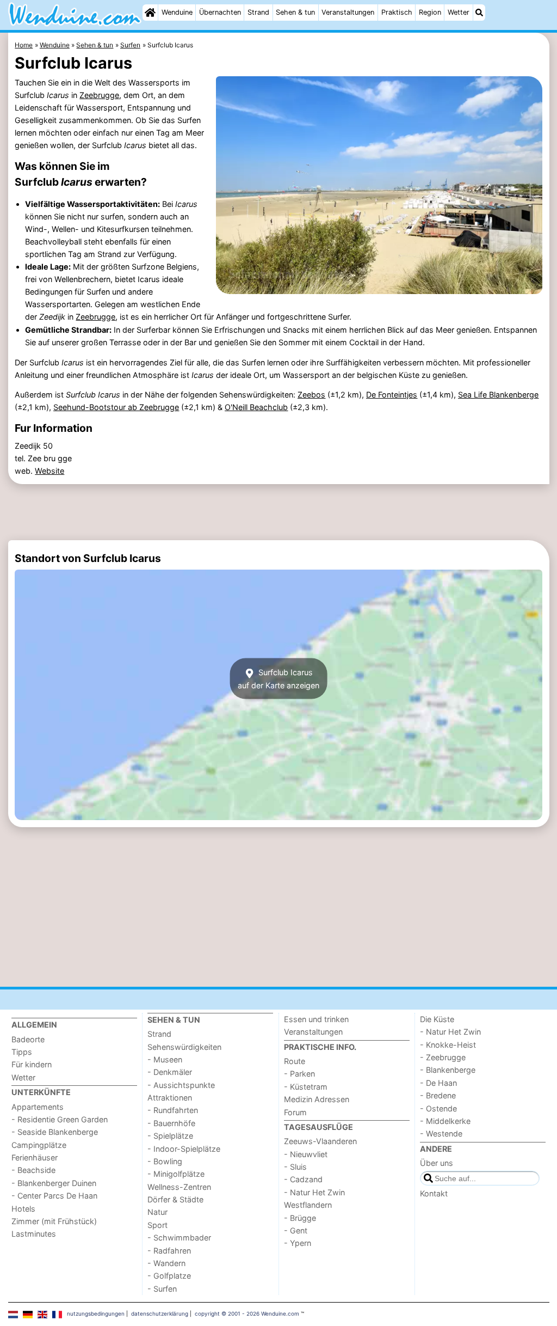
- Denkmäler (169, 1072)
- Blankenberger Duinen (53, 1183)
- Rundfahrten (172, 1110)
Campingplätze (38, 1145)
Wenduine (177, 12)
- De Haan (438, 1082)
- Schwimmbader (179, 1237)
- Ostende (438, 1108)
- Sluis (295, 1166)
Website (49, 470)
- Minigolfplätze (176, 1173)
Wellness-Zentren (179, 1186)
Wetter (458, 12)
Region (430, 12)
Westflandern (308, 1204)
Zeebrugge (99, 95)
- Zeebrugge (443, 1057)
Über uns (436, 1163)
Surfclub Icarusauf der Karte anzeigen (278, 678)
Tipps (21, 1051)
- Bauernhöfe (171, 1123)
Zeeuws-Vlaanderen (320, 1141)
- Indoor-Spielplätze (183, 1148)
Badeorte (28, 1039)
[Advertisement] (278, 511)
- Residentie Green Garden (59, 1119)
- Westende (441, 1133)
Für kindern (31, 1064)
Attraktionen (169, 1097)
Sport (157, 1225)
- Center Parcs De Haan (54, 1195)
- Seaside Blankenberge (54, 1131)
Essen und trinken (316, 1019)
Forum (295, 1112)
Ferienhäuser (34, 1157)
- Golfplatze (169, 1275)
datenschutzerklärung (159, 1313)
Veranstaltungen (347, 12)
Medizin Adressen (316, 1099)
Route (294, 1061)
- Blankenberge (447, 1069)
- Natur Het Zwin (314, 1192)
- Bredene (438, 1095)
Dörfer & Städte (175, 1199)
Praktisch (396, 12)
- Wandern (166, 1263)
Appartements (37, 1106)
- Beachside (33, 1170)
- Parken (299, 1073)
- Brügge (300, 1218)
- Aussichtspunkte (181, 1085)
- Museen (164, 1059)
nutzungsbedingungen (96, 1313)
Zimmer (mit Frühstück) (54, 1221)
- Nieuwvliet (305, 1154)
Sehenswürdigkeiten (184, 1047)
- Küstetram (305, 1086)
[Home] (150, 12)
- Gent (295, 1230)
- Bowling (164, 1161)
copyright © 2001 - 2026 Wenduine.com (247, 1313)
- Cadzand (303, 1179)
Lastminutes (33, 1233)
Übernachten (220, 12)
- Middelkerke (445, 1121)
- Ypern (297, 1243)
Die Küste (437, 1019)
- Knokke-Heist (448, 1044)
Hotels (23, 1208)
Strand (258, 12)
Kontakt (434, 1193)
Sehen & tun (295, 12)
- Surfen (162, 1288)
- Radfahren (169, 1250)
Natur (157, 1212)
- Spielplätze (170, 1135)
